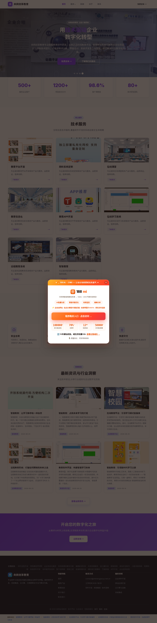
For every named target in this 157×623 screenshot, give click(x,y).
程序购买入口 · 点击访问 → (78, 315)
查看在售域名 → (93, 334)
